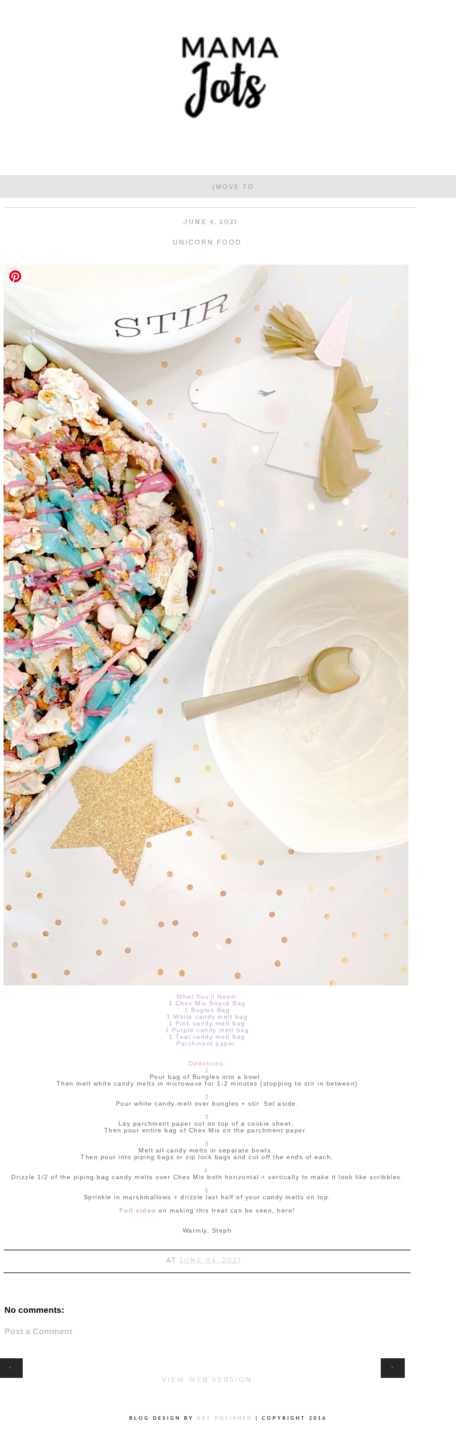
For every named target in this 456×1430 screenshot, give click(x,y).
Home (207, 1363)
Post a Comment (38, 1331)
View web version (207, 1380)
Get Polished (226, 1418)
